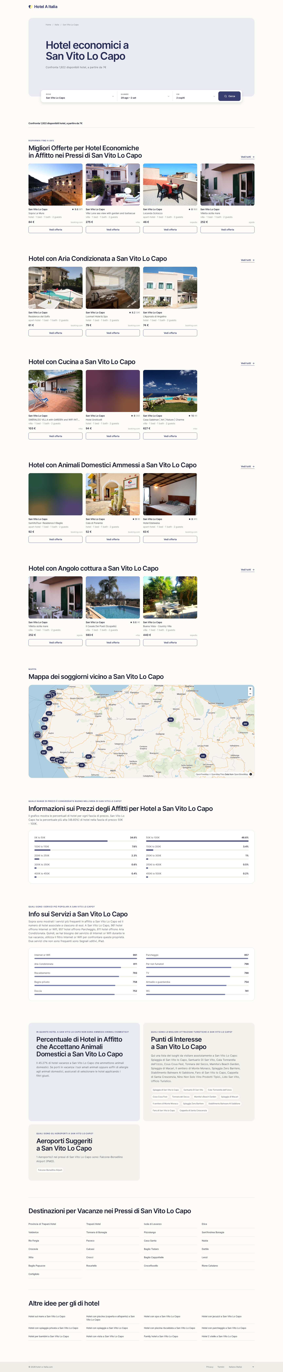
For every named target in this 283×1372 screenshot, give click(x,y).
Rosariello (91, 1265)
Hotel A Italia (45, 7)
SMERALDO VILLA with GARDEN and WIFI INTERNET (56, 419)
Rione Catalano (210, 1265)
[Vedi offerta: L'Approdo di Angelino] (170, 288)
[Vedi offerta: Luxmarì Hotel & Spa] (113, 288)
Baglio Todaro (151, 1249)
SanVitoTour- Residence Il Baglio (45, 523)
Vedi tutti (248, 156)
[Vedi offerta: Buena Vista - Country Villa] (170, 597)
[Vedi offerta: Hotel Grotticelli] (113, 391)
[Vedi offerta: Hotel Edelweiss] (170, 494)
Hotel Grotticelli (94, 419)
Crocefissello (151, 1265)
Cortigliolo (33, 1274)
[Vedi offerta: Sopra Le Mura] (55, 185)
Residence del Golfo (39, 316)
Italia (57, 24)
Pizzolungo (150, 1232)
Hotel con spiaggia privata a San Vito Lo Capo (53, 1328)
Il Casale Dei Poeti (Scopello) (101, 626)
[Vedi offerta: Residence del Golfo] (55, 288)
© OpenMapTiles (216, 774)
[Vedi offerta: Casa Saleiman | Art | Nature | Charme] (170, 391)
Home (48, 24)
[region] (141, 731)
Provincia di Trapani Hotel (42, 1224)
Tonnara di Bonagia (96, 1232)
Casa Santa (150, 1240)
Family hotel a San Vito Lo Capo (161, 1336)
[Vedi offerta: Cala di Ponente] (113, 494)
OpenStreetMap (241, 774)
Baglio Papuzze (36, 1265)
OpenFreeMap (202, 774)
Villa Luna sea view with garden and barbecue (110, 213)
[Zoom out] (250, 693)
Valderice (33, 1232)
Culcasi (90, 1249)
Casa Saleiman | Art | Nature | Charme (163, 419)
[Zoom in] (250, 689)
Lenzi (205, 1257)
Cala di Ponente (94, 523)
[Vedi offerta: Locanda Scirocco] (170, 185)
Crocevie (33, 1249)
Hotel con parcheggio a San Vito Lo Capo (224, 1328)
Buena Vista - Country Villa (157, 626)
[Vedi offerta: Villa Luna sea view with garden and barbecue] (113, 185)
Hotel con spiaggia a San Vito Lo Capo (107, 1328)
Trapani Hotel (93, 1224)
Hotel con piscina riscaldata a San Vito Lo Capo (169, 1328)
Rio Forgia (33, 1240)
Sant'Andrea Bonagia (213, 1232)
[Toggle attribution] (251, 774)
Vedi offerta (55, 229)
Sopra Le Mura (36, 213)
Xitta (30, 1257)
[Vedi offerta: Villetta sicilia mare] (227, 185)
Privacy (209, 1367)
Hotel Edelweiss (151, 523)
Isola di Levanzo (152, 1224)
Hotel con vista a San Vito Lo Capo (105, 1336)
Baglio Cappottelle (154, 1257)
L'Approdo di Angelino (154, 316)
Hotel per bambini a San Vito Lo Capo (48, 1336)
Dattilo (205, 1249)
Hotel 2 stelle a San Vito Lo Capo (219, 1336)
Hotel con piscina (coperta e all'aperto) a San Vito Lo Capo (110, 1318)
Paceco (90, 1240)
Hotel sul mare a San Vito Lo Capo (46, 1316)
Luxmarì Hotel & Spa (97, 316)
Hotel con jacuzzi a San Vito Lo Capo (221, 1316)
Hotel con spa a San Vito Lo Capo (162, 1316)
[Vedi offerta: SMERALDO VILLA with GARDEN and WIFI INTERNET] (55, 391)
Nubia (205, 1240)
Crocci (89, 1257)
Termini (220, 1367)
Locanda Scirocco (152, 213)
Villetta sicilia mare (210, 213)
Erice (204, 1224)
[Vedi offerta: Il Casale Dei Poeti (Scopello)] (113, 597)
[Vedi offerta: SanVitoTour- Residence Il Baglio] (55, 494)
